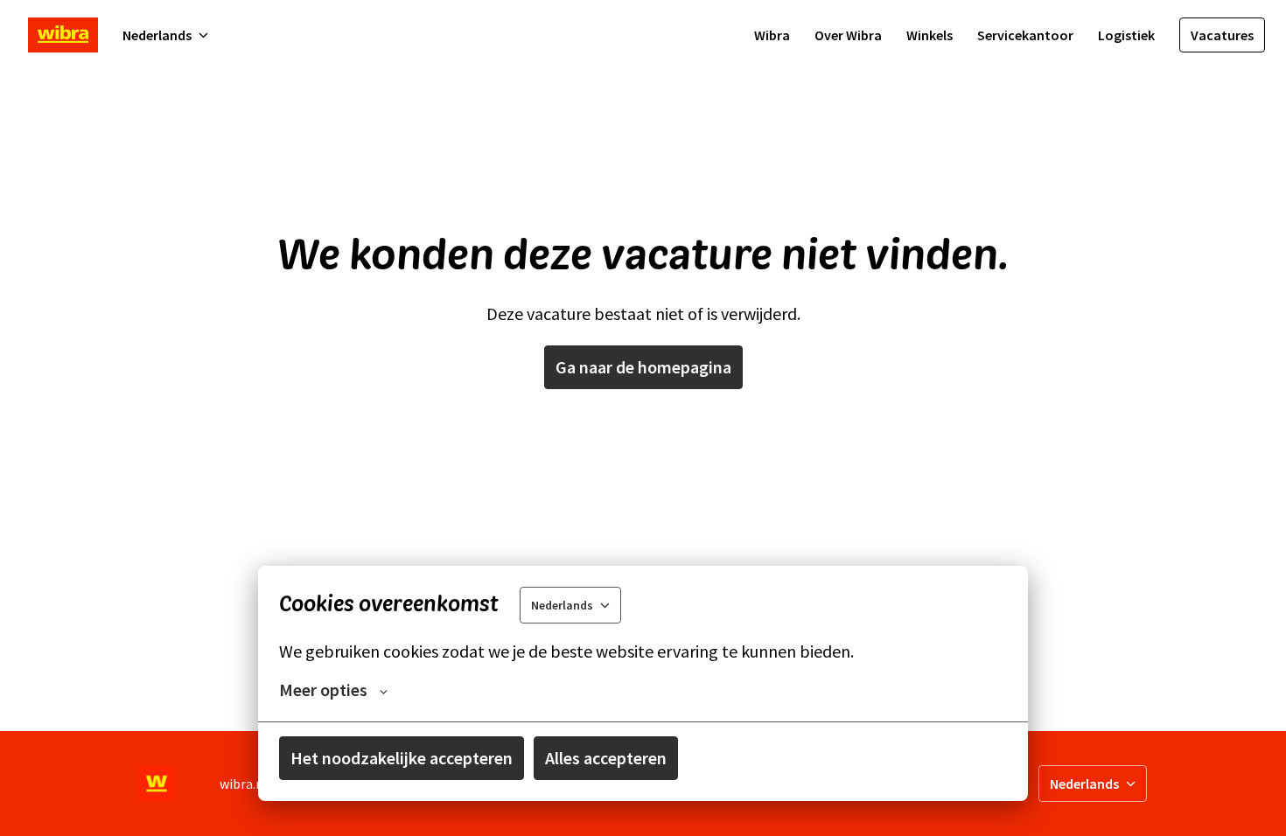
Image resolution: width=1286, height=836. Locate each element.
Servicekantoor (1025, 35)
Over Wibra (848, 35)
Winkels (929, 35)
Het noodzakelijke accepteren (401, 758)
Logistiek (1126, 35)
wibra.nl (244, 783)
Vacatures (1222, 35)
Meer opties (323, 689)
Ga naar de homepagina (643, 367)
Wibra (772, 35)
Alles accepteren (606, 758)
